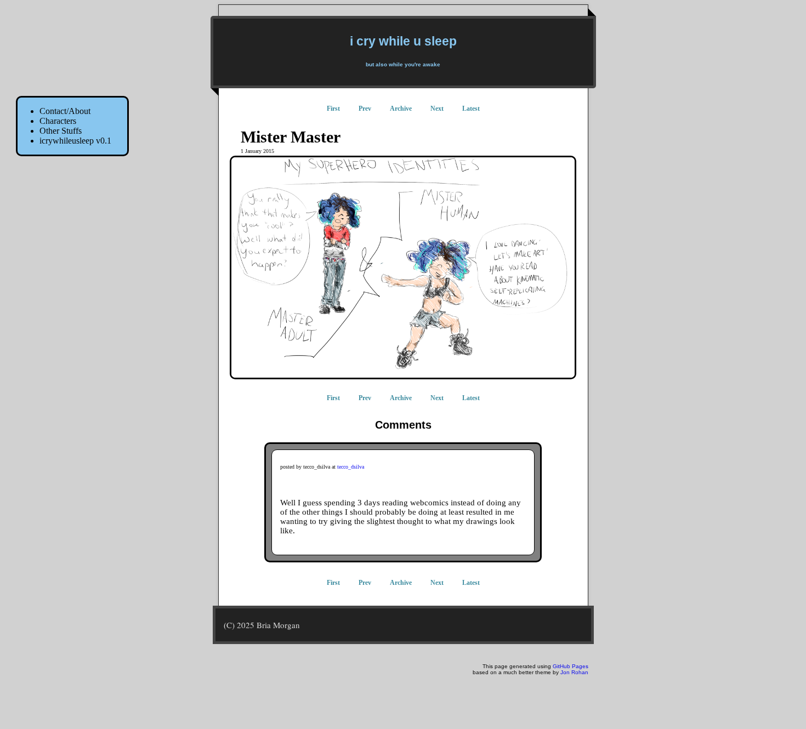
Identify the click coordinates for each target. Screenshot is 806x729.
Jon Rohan (574, 672)
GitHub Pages (570, 666)
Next (437, 108)
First (333, 108)
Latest (471, 108)
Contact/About (64, 111)
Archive (401, 108)
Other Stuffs (60, 130)
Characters (57, 121)
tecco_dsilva (350, 467)
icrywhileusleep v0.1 (75, 140)
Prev (365, 108)
